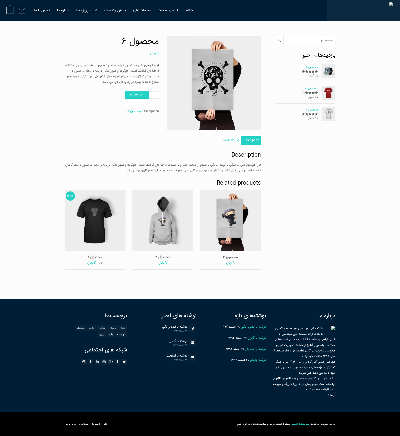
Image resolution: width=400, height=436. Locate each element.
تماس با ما (42, 10)
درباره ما (63, 10)
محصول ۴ (230, 257)
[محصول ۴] (230, 220)
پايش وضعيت (115, 10)
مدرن (91, 328)
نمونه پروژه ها (86, 10)
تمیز (123, 328)
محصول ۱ (95, 257)
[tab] (251, 140)
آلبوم (140, 111)
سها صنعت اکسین (300, 424)
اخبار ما (96, 424)
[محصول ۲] (162, 220)
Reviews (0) (231, 140)
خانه (189, 10)
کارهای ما (83, 424)
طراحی (102, 328)
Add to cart (136, 95)
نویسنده (121, 334)
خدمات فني (141, 10)
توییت (113, 328)
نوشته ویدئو (258, 359)
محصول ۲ (162, 257)
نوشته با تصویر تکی (174, 326)
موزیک (131, 111)
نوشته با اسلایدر (177, 355)
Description (251, 140)
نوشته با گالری (178, 341)
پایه (111, 334)
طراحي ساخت (168, 10)
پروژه (102, 334)
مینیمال (80, 328)
